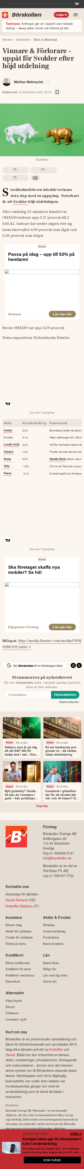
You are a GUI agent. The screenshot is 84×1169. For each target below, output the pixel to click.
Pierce (7, 473)
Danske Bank (57, 459)
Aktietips (49, 925)
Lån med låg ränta (55, 975)
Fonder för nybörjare (19, 937)
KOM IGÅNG (52, 1160)
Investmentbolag (54, 931)
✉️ (47, 81)
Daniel (10, 1054)
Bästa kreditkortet (18, 963)
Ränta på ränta (16, 943)
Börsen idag (14, 925)
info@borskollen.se (57, 857)
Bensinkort (13, 981)
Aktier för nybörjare (18, 931)
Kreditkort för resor (18, 969)
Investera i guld (16, 1019)
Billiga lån (49, 969)
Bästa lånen (51, 963)
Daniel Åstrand (17, 899)
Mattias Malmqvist (28, 81)
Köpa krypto (14, 1000)
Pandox (8, 452)
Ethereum (12, 1013)
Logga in (61, 14)
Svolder (20, 201)
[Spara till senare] (57, 92)
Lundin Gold (11, 444)
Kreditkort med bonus (20, 975)
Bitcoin (10, 1007)
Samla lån (49, 981)
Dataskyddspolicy (69, 702)
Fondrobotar (51, 937)
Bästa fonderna (53, 943)
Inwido (8, 430)
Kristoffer (56, 1049)
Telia (6, 466)
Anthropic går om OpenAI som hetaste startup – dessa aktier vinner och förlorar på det (39, 25)
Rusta (7, 459)
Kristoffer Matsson (19, 905)
